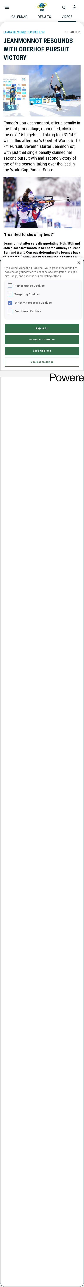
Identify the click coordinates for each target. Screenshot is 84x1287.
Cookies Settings (42, 361)
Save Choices (42, 350)
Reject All (42, 328)
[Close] (79, 262)
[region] (42, 772)
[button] (6, 5)
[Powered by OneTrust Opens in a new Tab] (65, 374)
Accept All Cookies (42, 339)
